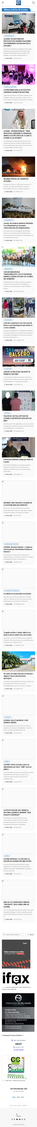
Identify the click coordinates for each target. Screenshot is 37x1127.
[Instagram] (22, 1119)
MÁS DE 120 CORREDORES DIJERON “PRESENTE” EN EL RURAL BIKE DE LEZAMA (16, 904)
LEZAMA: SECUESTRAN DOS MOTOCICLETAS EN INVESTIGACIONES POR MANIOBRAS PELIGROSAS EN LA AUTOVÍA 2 (17, 42)
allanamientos (9, 35)
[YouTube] (17, 1119)
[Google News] (19, 1119)
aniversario (8, 269)
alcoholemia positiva (11, 544)
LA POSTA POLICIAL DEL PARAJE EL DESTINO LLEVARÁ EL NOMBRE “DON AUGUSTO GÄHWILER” (17, 812)
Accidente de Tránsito (12, 590)
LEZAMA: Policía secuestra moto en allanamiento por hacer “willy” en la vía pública (17, 766)
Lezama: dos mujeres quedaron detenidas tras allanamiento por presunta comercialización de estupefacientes (18, 225)
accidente (8, 717)
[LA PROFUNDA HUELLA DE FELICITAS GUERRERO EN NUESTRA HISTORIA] (18, 74)
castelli (7, 413)
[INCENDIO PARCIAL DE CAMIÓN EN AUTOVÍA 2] (18, 167)
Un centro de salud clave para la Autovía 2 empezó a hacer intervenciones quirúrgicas (18, 676)
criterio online (9, 58)
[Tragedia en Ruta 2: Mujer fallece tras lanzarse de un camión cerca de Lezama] (18, 620)
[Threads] (25, 1119)
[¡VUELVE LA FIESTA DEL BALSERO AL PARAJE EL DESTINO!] (18, 356)
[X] (14, 1119)
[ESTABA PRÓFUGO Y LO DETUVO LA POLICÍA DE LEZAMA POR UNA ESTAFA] (18, 843)
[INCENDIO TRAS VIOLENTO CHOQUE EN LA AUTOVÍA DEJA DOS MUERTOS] (18, 490)
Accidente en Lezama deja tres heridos (17, 594)
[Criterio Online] (18, 2)
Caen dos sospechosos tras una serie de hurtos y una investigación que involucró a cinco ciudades (18, 325)
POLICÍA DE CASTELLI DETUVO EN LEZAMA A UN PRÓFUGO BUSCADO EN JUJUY (17, 418)
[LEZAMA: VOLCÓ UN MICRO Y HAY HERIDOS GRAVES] (18, 705)
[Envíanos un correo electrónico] (22, 1097)
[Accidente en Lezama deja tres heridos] (18, 578)
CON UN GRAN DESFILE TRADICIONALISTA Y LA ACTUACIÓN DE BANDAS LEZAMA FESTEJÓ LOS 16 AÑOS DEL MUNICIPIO (18, 275)
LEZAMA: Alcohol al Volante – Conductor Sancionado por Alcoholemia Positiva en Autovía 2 (18, 549)
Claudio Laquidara (10, 86)
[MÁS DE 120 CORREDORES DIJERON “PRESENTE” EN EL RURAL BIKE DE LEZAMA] (18, 890)
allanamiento (9, 220)
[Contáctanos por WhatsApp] (14, 1097)
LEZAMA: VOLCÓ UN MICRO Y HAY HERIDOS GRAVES (16, 721)
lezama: (7, 761)
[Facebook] (12, 1119)
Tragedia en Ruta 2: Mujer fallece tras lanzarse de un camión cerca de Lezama (17, 633)
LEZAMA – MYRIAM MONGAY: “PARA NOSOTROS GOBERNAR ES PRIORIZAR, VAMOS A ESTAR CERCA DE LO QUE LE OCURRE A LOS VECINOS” (18, 134)
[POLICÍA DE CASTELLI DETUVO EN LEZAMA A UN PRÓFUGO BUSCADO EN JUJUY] (18, 401)
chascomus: (8, 320)
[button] (3, 2)
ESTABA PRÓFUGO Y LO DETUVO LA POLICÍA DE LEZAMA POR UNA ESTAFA (17, 860)
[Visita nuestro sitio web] (18, 1097)
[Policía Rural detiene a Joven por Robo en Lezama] (18, 447)
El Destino (8, 368)
